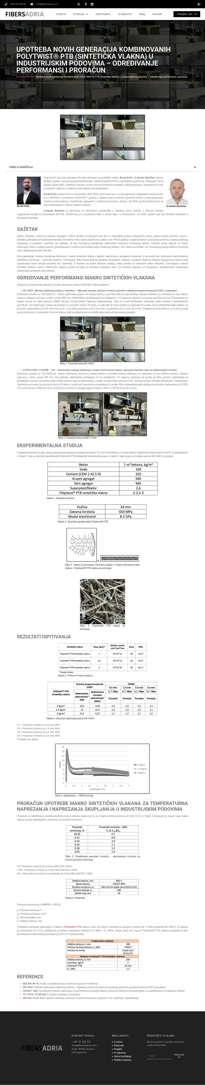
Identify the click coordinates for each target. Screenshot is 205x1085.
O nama (61, 14)
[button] (78, 4)
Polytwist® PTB (72, 927)
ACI (25, 983)
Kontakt (157, 14)
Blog (142, 14)
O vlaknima (125, 14)
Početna (20, 76)
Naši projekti (103, 14)
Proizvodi (78, 14)
